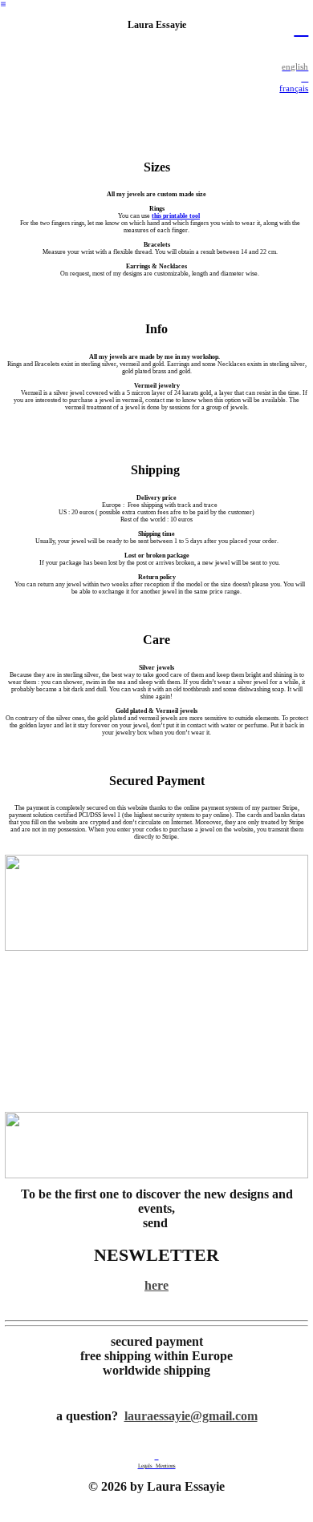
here (156, 1285)
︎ (3, 4)
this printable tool (176, 215)
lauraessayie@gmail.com (191, 1416)
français (293, 88)
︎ (301, 28)
